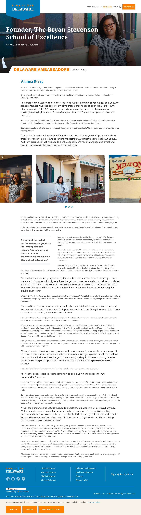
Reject (29, 509)
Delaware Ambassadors (86, 468)
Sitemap (79, 476)
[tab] (66, 207)
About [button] (115, 7)
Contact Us (129, 7)
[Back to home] (23, 7)
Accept (13, 509)
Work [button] (94, 7)
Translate (25, 491)
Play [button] (100, 7)
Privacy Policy (82, 480)
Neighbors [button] (107, 7)
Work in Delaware (48, 472)
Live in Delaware (48, 468)
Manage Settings (51, 509)
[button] (120, 7)
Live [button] (89, 7)
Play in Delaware (48, 476)
